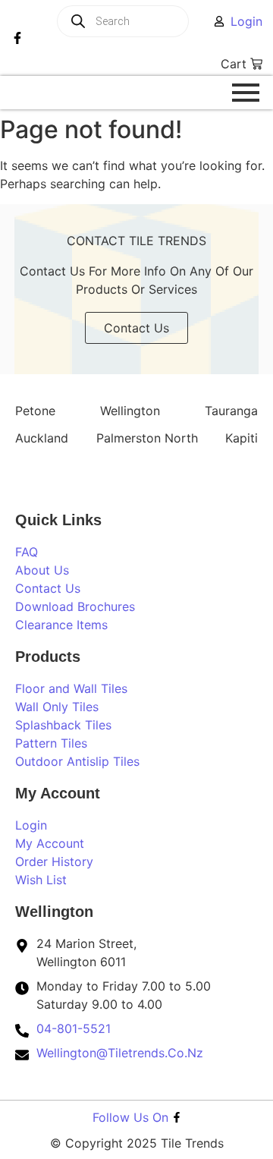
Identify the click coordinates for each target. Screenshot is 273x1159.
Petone (35, 410)
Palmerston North (147, 438)
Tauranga (231, 410)
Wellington (130, 410)
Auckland (41, 438)
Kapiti (241, 438)
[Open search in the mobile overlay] (142, 21)
